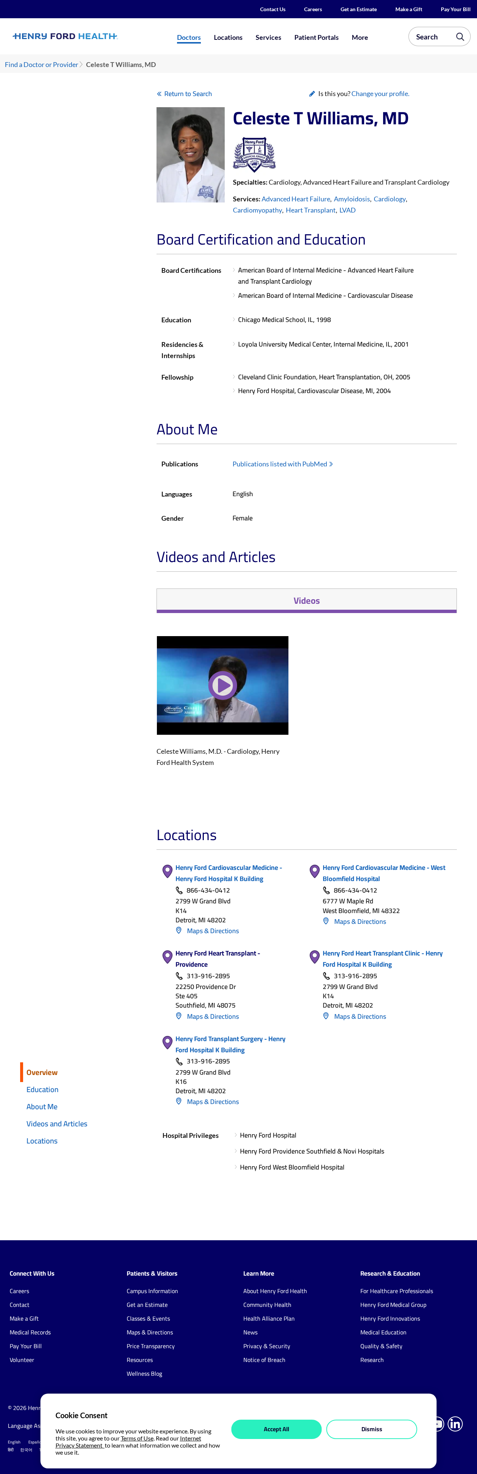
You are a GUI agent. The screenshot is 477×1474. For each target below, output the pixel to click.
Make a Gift (408, 9)
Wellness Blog (144, 1373)
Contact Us (272, 9)
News (250, 1332)
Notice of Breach (264, 1359)
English (14, 1442)
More (360, 37)
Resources (140, 1359)
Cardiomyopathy (257, 210)
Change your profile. (380, 93)
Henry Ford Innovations (390, 1318)
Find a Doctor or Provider (41, 64)
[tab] (307, 600)
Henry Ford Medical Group (393, 1304)
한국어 (26, 1450)
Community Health (267, 1304)
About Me (41, 1106)
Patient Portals (316, 37)
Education (42, 1089)
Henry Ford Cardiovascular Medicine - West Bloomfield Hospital (384, 873)
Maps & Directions (212, 931)
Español (35, 1442)
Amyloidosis (352, 199)
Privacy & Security (266, 1346)
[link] (88, 36)
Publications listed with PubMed (280, 464)
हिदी (10, 1450)
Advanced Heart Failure (296, 199)
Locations (228, 37)
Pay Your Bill (456, 9)
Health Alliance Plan (269, 1318)
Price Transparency (151, 1346)
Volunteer (22, 1359)
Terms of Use (137, 1438)
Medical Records (30, 1332)
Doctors (189, 37)
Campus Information (152, 1290)
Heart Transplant (311, 210)
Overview (42, 1072)
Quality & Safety (381, 1346)
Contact (19, 1304)
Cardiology (390, 199)
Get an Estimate (359, 9)
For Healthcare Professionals (396, 1290)
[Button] (223, 690)
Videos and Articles (57, 1123)
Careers (313, 9)
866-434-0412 (208, 890)
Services (268, 37)
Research (372, 1359)
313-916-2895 (208, 976)
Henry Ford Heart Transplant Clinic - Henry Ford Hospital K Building (383, 958)
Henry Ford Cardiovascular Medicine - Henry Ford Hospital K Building (229, 873)
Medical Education (383, 1332)
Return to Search (188, 93)
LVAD (347, 210)
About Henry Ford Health (275, 1290)
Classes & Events (148, 1318)
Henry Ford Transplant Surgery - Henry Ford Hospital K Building (230, 1044)
